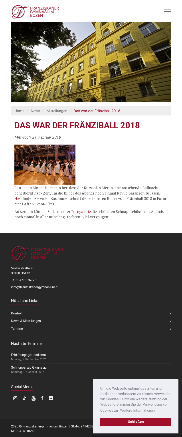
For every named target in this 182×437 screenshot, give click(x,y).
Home (19, 111)
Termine (17, 329)
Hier (18, 198)
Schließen (136, 422)
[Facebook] (42, 398)
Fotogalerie (81, 211)
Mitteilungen (57, 111)
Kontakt (16, 313)
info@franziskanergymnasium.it (34, 287)
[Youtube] (34, 398)
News (35, 111)
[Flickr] (51, 398)
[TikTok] (24, 398)
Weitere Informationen (137, 410)
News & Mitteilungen (26, 321)
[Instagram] (15, 398)
